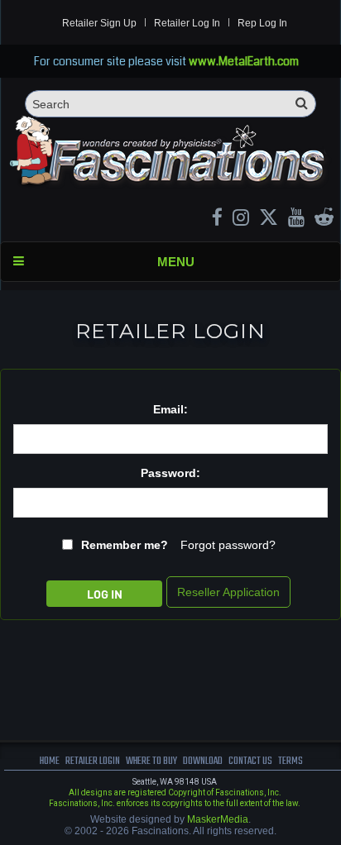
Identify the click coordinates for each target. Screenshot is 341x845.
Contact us (250, 761)
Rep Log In (262, 23)
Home (50, 761)
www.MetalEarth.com (244, 61)
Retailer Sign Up (99, 23)
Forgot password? (228, 544)
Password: (170, 473)
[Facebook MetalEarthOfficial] (217, 219)
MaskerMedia (217, 819)
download (203, 761)
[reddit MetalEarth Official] (324, 219)
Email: (170, 409)
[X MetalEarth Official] (268, 219)
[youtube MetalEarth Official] (296, 219)
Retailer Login (92, 761)
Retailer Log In (187, 23)
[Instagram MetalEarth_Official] (241, 219)
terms (290, 761)
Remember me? (124, 544)
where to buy (151, 761)
